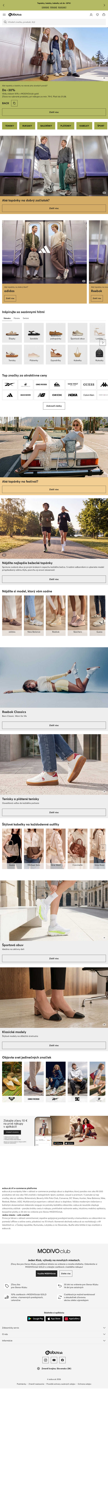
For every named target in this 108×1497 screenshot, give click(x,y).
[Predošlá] (4, 5)
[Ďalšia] (104, 5)
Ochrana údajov (84, 1384)
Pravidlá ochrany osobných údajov (60, 1384)
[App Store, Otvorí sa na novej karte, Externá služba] (54, 1318)
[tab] (7, 318)
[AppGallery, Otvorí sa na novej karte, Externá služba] (72, 1318)
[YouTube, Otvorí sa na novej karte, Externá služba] (54, 1360)
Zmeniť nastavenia (36, 1384)
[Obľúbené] (97, 15)
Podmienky (21, 1384)
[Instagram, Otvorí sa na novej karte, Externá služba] (45, 1360)
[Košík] (104, 15)
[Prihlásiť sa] (91, 15)
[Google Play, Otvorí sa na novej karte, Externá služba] (35, 1318)
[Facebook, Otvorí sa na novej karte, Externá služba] (62, 1360)
